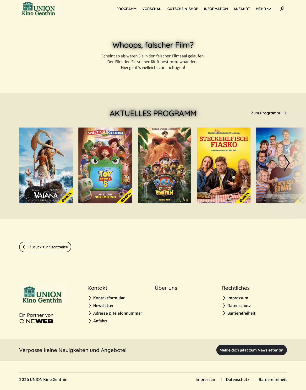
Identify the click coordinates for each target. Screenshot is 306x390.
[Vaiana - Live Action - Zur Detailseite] (46, 165)
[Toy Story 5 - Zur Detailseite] (105, 165)
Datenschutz (237, 379)
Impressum (206, 379)
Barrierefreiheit (273, 379)
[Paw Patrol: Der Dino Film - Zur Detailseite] (164, 165)
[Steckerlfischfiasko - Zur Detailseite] (224, 165)
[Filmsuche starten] (282, 8)
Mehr (261, 8)
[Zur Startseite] (52, 8)
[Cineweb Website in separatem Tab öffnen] (36, 321)
